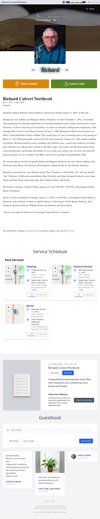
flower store (69, 230)
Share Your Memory (84, 400)
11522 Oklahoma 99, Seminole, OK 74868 (39, 328)
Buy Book (68, 373)
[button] (14, 272)
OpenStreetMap (52, 512)
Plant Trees (43, 295)
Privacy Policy (43, 508)
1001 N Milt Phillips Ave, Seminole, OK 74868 (39, 287)
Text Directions (31, 295)
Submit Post (86, 441)
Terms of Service (56, 508)
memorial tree (32, 230)
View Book (54, 373)
